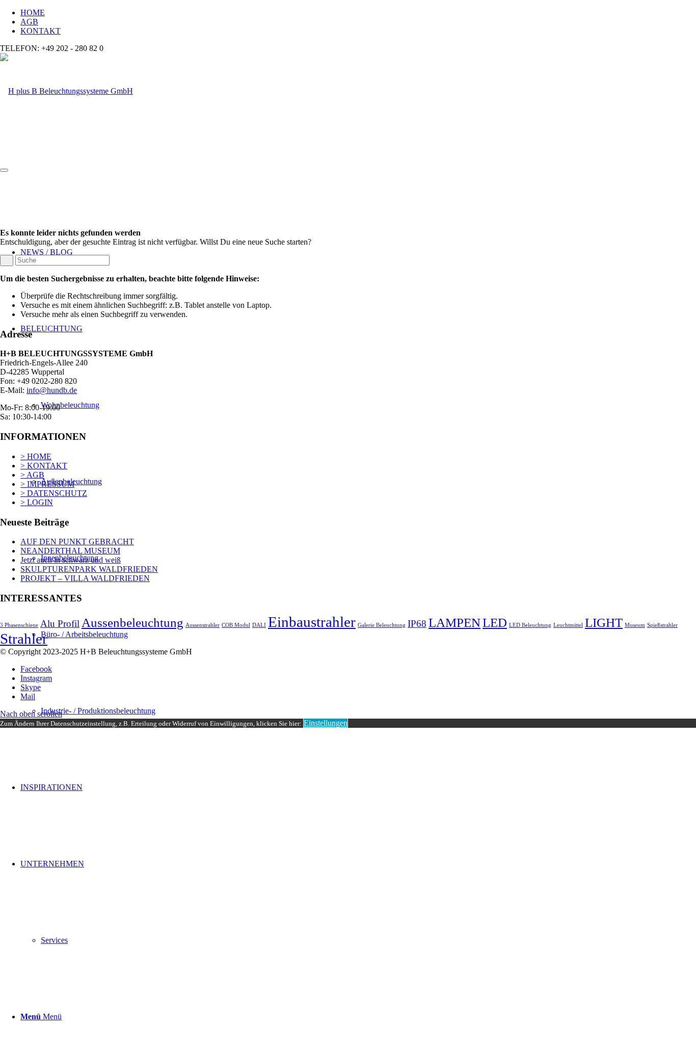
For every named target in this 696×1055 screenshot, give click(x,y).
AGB (29, 21)
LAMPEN (454, 622)
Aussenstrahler (202, 625)
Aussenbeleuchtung (132, 622)
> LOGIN (36, 502)
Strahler (23, 638)
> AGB (32, 474)
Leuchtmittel (568, 625)
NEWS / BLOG (46, 252)
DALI (259, 625)
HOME (32, 12)
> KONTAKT (43, 465)
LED (495, 622)
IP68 (417, 623)
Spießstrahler (662, 625)
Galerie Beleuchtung (382, 625)
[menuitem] (358, 12)
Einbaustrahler (312, 622)
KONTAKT (40, 31)
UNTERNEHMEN (52, 863)
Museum (635, 625)
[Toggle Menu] (4, 170)
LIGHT (604, 622)
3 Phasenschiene (19, 625)
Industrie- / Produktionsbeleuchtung (98, 710)
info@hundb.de (51, 390)
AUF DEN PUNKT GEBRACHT (77, 541)
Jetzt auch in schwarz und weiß (70, 560)
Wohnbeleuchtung (70, 405)
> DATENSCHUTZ (53, 493)
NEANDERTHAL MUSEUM (70, 550)
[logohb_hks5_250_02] (66, 91)
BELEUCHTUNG (51, 328)
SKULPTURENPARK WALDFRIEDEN (89, 569)
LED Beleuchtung (530, 625)
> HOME (35, 456)
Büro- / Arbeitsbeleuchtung (84, 634)
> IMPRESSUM (47, 484)
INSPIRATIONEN (51, 787)
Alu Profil (59, 623)
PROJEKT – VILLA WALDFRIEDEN (85, 578)
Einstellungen (325, 723)
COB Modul (236, 625)
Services (54, 940)
